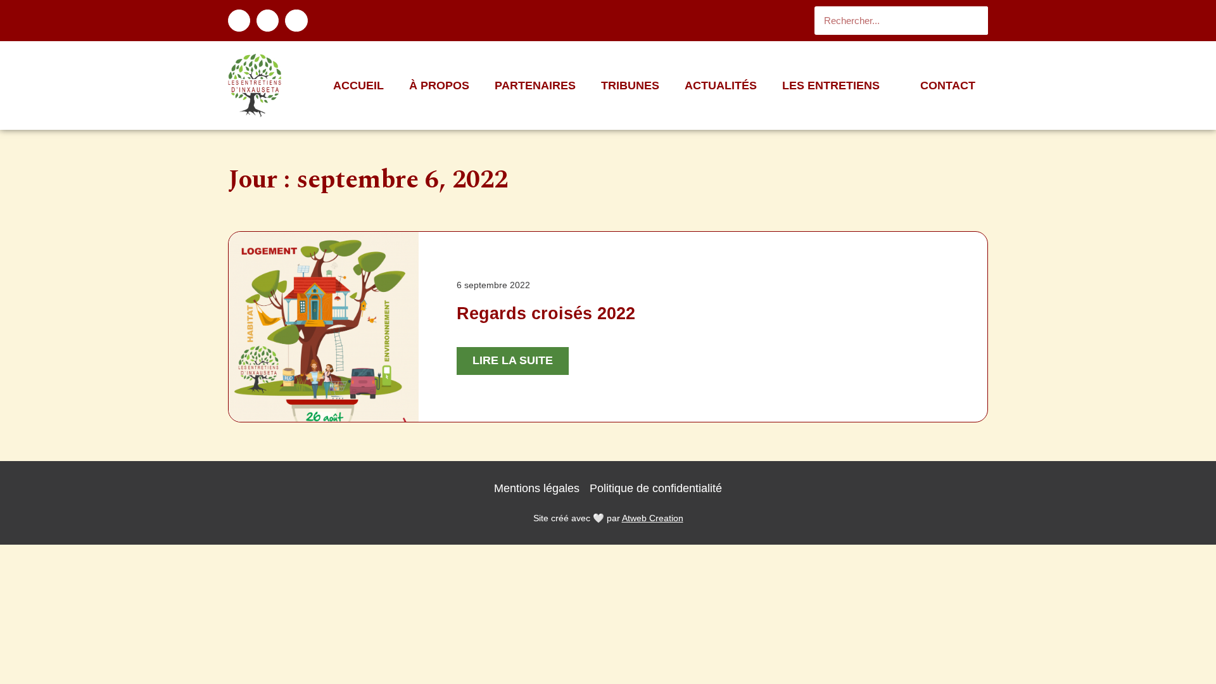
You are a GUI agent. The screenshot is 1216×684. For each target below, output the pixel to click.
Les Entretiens (831, 85)
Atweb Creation (652, 518)
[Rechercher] (974, 20)
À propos (439, 85)
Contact (947, 85)
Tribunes (630, 85)
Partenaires (535, 85)
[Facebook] (239, 21)
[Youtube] (296, 21)
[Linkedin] (267, 21)
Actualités (721, 85)
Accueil (358, 85)
